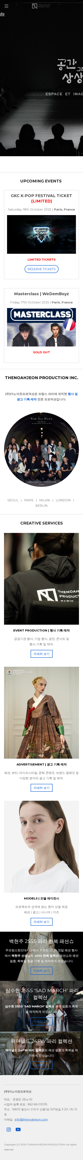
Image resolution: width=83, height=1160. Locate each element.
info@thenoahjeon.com (31, 1119)
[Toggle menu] (6, 6)
